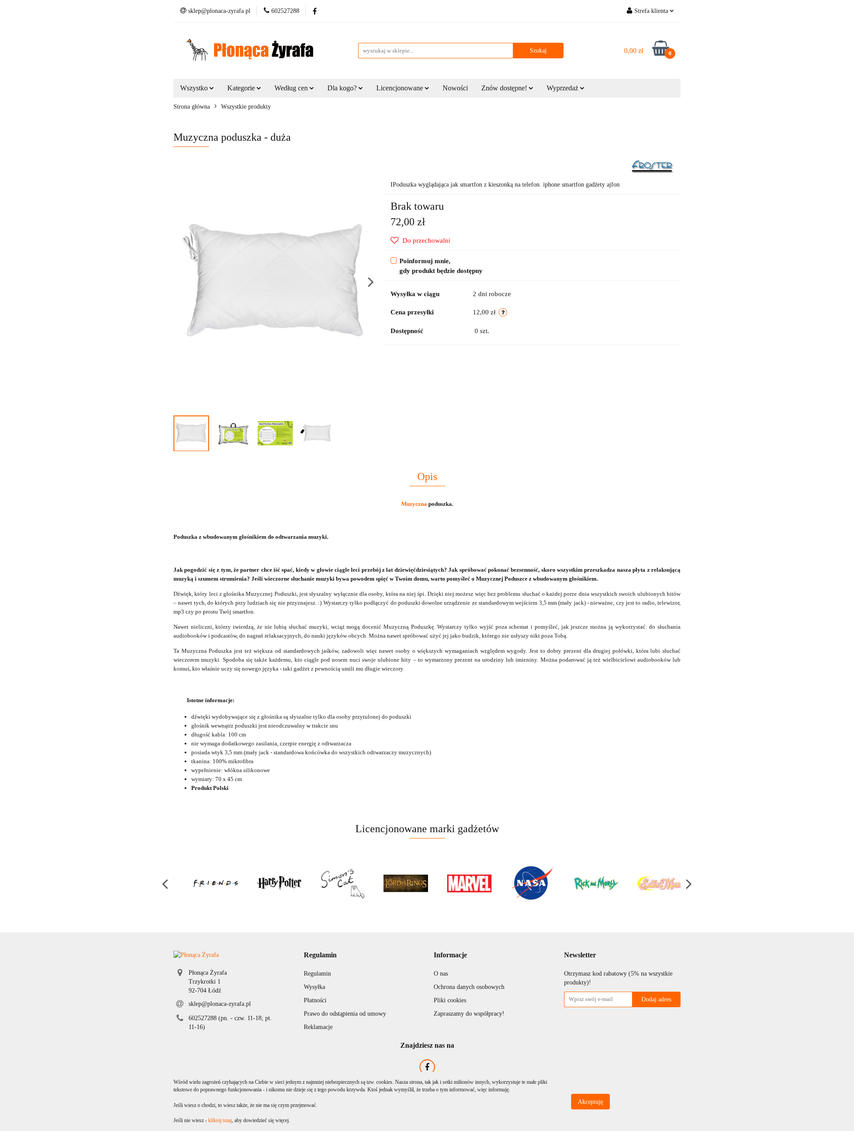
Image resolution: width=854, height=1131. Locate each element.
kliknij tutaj (220, 1120)
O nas (441, 973)
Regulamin (317, 973)
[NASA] (522, 883)
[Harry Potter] (269, 883)
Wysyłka (314, 987)
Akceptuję (590, 1101)
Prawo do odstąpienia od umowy (345, 1013)
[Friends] (205, 883)
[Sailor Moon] (649, 883)
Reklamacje (318, 1027)
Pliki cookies (450, 1000)
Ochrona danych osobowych (469, 987)
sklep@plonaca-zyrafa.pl (220, 1004)
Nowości (455, 88)
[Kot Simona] (332, 883)
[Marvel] (459, 883)
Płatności (315, 1000)
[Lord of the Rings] (395, 883)
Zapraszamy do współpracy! (469, 1013)
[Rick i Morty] (585, 883)
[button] (320, 955)
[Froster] (652, 166)
